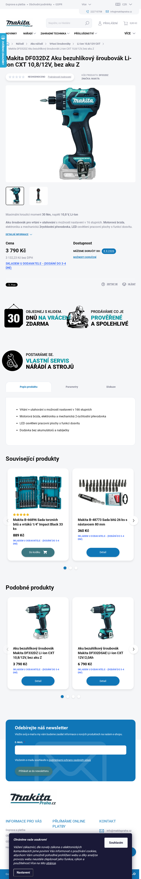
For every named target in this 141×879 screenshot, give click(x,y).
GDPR (58, 4)
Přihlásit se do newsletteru (34, 771)
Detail (103, 552)
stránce (51, 863)
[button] (65, 568)
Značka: (91, 78)
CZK (124, 4)
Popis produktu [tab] (28, 386)
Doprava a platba (15, 4)
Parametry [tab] (72, 386)
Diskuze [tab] (111, 386)
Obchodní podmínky (40, 4)
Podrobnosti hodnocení (59, 77)
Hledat (87, 23)
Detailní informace (17, 234)
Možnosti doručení (84, 257)
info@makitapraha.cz (119, 830)
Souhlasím (116, 842)
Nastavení (23, 872)
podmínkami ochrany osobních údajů (70, 760)
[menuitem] (13, 33)
